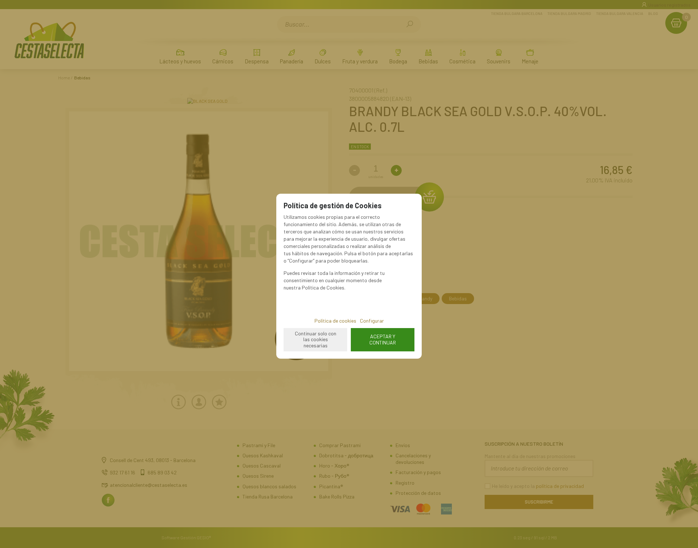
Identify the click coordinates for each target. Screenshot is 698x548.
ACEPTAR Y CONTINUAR (382, 339)
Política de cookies (335, 321)
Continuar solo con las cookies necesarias (315, 339)
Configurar (372, 321)
